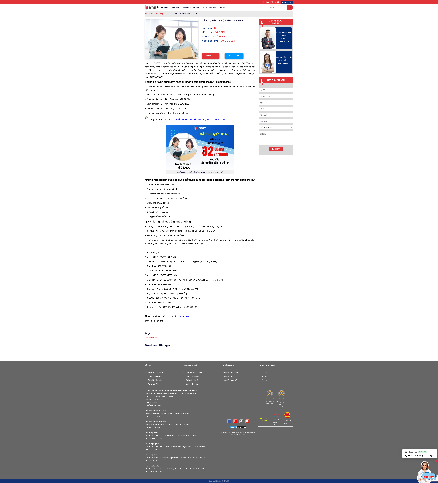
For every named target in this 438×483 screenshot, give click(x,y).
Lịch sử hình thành (155, 376)
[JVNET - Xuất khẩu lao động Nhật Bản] (150, 7)
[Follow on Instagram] (235, 421)
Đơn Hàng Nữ (161, 14)
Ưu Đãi (196, 7)
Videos (264, 380)
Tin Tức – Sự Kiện (209, 7)
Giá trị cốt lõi (153, 384)
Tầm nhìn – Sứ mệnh (155, 380)
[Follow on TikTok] (241, 421)
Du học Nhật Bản (192, 384)
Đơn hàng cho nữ (230, 376)
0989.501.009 (284, 41)
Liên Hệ (222, 7)
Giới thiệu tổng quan (155, 372)
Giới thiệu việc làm (192, 380)
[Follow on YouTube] (247, 421)
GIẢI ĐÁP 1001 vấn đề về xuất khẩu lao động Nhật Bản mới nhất (194, 119)
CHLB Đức (186, 7)
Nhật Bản (175, 7)
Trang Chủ (149, 14)
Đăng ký (210, 56)
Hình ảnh (265, 376)
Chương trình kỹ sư (193, 376)
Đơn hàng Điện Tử (152, 337)
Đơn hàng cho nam (231, 372)
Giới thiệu (165, 7)
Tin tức (264, 372)
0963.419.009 (283, 63)
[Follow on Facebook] (229, 421)
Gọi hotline (234, 56)
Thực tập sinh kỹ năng (194, 372)
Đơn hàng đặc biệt (231, 380)
